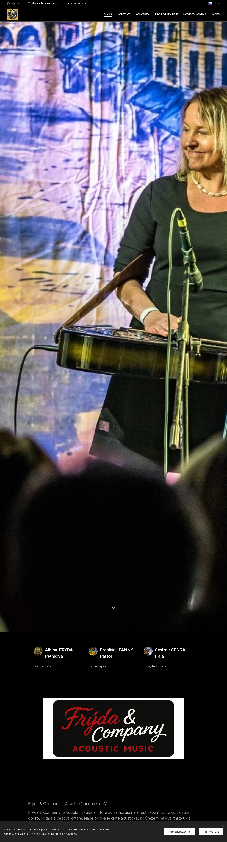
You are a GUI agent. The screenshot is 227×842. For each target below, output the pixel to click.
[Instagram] (19, 4)
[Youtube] (14, 4)
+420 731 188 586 (77, 3)
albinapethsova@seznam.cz (46, 3)
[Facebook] (8, 4)
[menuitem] (109, 14)
